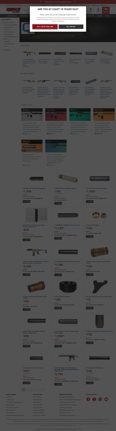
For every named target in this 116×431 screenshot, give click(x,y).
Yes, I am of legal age (45, 26)
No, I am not (71, 26)
